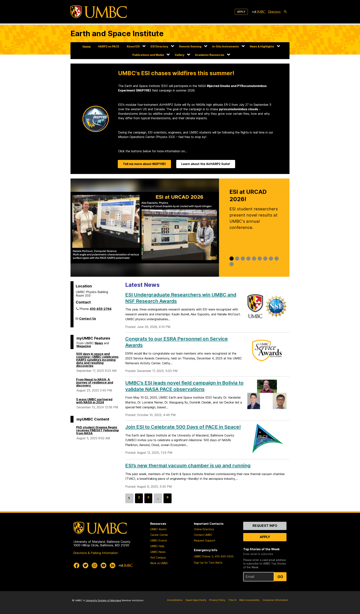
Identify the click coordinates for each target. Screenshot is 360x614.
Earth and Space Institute (117, 33)
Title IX (232, 600)
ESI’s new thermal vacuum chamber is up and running (187, 465)
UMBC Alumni (158, 529)
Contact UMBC (203, 534)
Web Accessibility (249, 600)
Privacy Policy (217, 600)
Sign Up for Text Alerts (208, 562)
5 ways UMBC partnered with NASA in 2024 (94, 400)
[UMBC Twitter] (85, 565)
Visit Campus (158, 557)
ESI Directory (159, 46)
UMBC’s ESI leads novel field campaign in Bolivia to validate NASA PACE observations (184, 386)
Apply (241, 11)
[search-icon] (285, 12)
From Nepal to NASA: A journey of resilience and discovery (94, 382)
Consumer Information (275, 600)
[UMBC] (99, 11)
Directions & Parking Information (95, 553)
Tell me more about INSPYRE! (144, 164)
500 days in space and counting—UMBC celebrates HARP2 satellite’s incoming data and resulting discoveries (97, 360)
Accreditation (175, 600)
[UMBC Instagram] (94, 565)
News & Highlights (262, 46)
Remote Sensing (190, 46)
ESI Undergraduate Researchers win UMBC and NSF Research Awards (180, 298)
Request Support (204, 540)
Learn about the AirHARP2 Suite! (205, 164)
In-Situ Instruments (225, 46)
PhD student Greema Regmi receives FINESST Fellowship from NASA (97, 430)
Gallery (179, 54)
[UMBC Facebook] (76, 565)
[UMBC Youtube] (103, 565)
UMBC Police (202, 556)
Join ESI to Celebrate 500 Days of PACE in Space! (183, 427)
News (99, 343)
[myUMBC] (259, 12)
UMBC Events (158, 540)
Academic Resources (209, 54)
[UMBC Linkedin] (112, 565)
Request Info (265, 526)
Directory (274, 11)
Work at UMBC (159, 563)
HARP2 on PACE (108, 46)
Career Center (159, 534)
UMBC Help (157, 546)
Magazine (83, 346)
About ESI (133, 46)
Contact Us (87, 318)
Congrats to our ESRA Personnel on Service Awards (176, 342)
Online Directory (204, 529)
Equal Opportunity (196, 600)
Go (280, 576)
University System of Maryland (103, 600)
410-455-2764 (101, 309)
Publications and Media (148, 54)
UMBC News (158, 551)
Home (86, 46)
